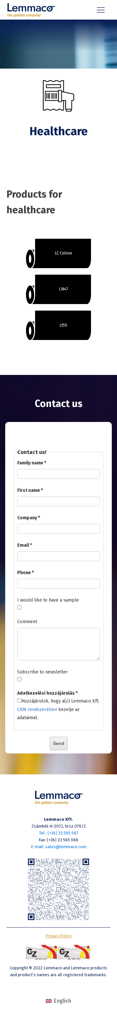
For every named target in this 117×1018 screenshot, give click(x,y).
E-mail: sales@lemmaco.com (58, 846)
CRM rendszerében (37, 709)
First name (28, 490)
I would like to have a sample (48, 600)
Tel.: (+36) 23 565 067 (58, 833)
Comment (27, 621)
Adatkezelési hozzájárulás (46, 693)
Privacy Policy (59, 935)
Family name (30, 463)
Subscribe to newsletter (42, 672)
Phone (24, 572)
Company (27, 518)
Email (23, 545)
